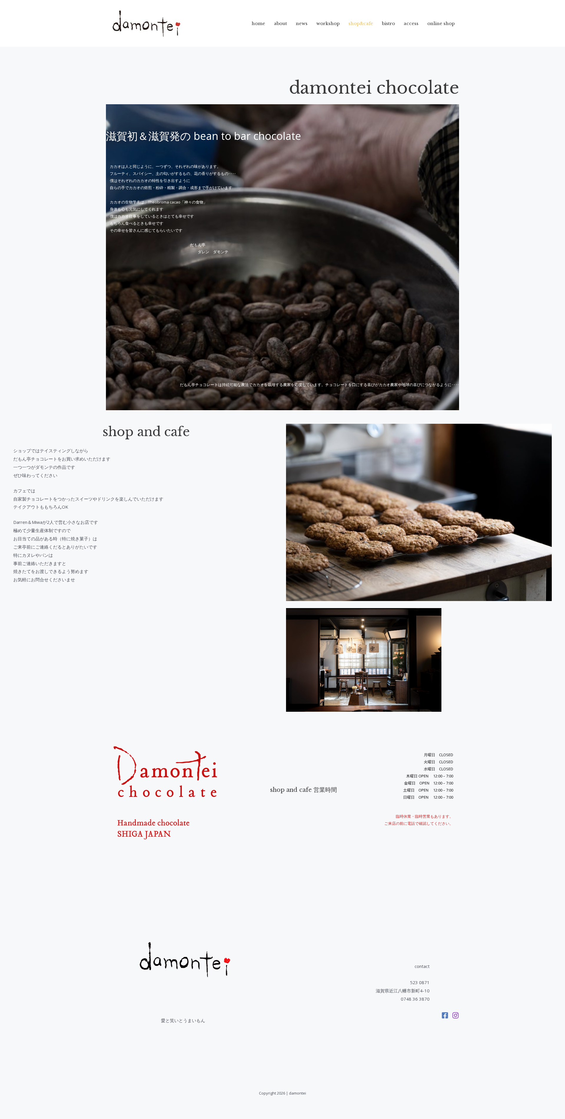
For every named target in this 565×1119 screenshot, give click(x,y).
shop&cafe (360, 23)
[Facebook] (444, 1015)
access (411, 23)
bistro (388, 23)
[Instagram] (455, 1015)
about (280, 23)
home (258, 23)
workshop (328, 23)
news (302, 23)
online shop (441, 23)
